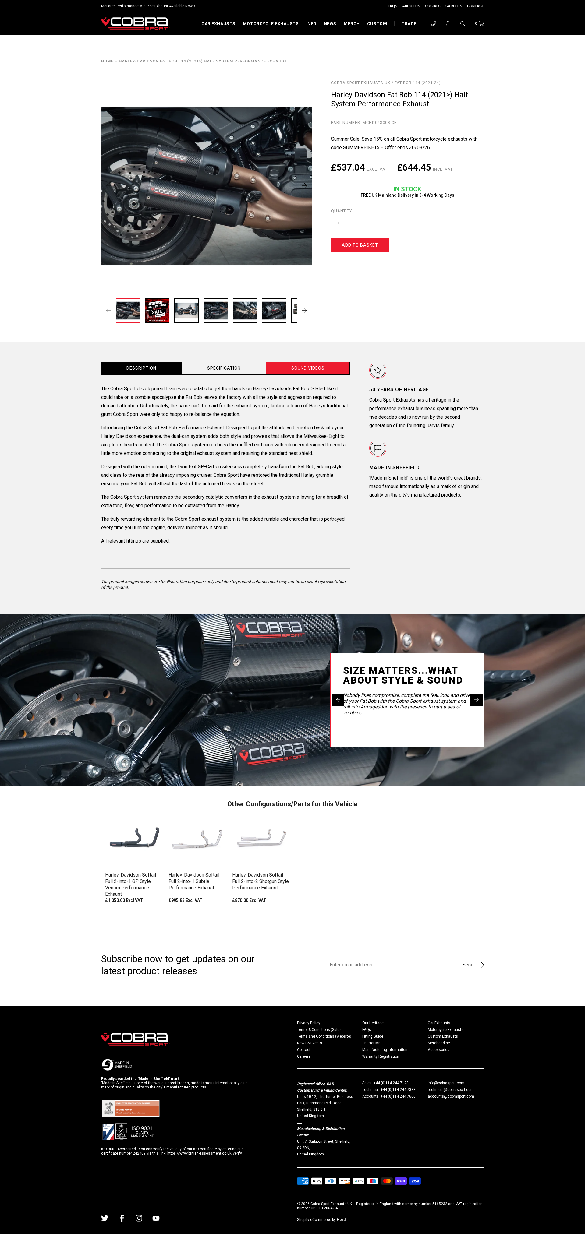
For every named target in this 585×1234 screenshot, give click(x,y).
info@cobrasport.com (446, 1083)
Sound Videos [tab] (307, 368)
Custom (377, 23)
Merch (352, 23)
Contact (475, 6)
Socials (433, 6)
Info (311, 23)
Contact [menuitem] (303, 1050)
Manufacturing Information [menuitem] (384, 1050)
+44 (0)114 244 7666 (398, 1096)
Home (107, 61)
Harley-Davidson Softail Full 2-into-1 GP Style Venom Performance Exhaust (130, 884)
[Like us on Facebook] (122, 1218)
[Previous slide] (338, 700)
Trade (409, 23)
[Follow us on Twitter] (105, 1218)
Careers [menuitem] (303, 1056)
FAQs (392, 6)
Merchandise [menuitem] (439, 1043)
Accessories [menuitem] (438, 1050)
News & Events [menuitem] (309, 1043)
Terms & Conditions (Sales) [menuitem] (320, 1030)
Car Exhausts (218, 23)
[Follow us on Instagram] (139, 1218)
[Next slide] (476, 700)
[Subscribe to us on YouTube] (156, 1218)
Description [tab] (141, 368)
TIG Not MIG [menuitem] (372, 1043)
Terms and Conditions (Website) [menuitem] (324, 1036)
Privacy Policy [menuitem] (308, 1023)
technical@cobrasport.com (451, 1090)
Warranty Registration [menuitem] (380, 1056)
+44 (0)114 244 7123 (391, 1083)
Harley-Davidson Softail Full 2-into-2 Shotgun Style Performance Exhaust (260, 881)
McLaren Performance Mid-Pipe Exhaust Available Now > (148, 6)
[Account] (448, 23)
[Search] (462, 23)
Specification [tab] (224, 368)
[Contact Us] (433, 23)
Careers (453, 6)
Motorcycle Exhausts (271, 23)
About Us (411, 6)
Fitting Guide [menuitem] (372, 1036)
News (330, 23)
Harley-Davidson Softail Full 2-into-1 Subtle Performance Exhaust (193, 881)
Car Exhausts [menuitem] (439, 1023)
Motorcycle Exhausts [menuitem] (445, 1030)
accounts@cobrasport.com (451, 1096)
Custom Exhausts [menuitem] (443, 1036)
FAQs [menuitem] (366, 1030)
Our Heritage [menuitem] (373, 1023)
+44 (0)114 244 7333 (398, 1090)
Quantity (341, 211)
